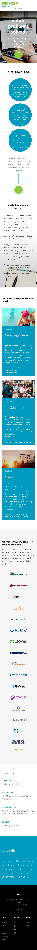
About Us (5, 928)
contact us (23, 270)
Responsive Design (11, 372)
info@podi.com (27, 877)
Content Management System (16, 514)
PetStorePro (14, 407)
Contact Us (5, 939)
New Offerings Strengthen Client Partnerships (16, 798)
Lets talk (18, 54)
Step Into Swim (17, 336)
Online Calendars (23, 517)
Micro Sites (9, 517)
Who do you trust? (10, 825)
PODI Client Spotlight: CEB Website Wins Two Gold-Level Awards (18, 812)
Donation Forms (11, 368)
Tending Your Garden (11, 784)
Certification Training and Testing (18, 442)
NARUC (11, 477)
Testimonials (6, 937)
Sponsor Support (11, 370)
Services (4, 931)
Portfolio (5, 934)
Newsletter (8, 773)
